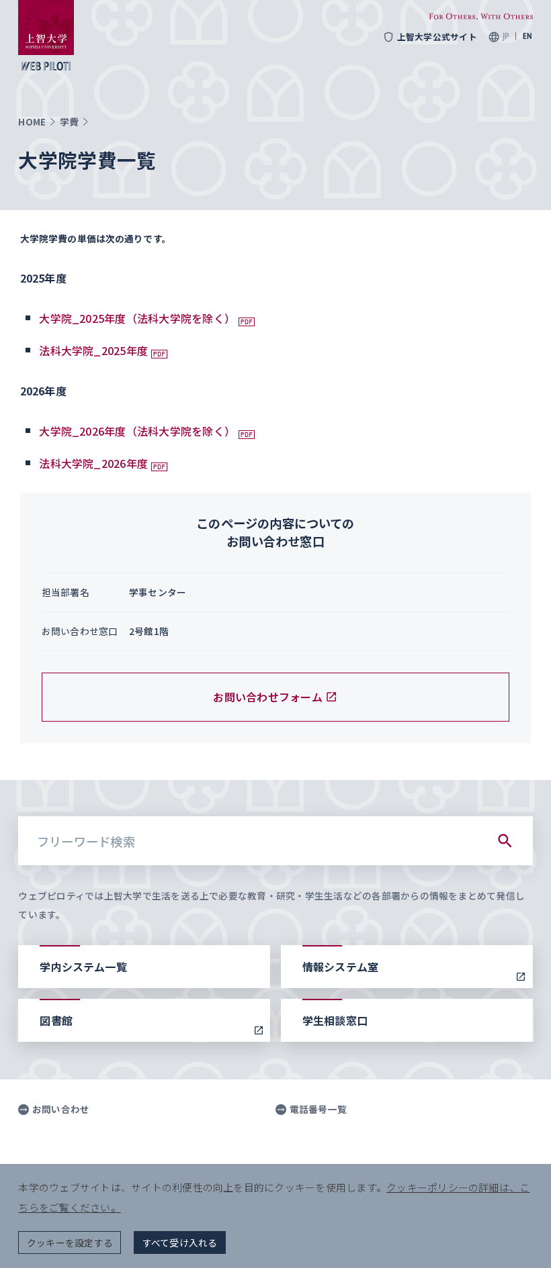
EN (527, 36)
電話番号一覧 (318, 1109)
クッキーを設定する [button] (70, 1242)
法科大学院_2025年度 (93, 350)
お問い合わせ (60, 1109)
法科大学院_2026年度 (93, 463)
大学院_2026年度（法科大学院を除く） (137, 431)
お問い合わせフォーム (267, 697)
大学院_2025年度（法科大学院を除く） (137, 318)
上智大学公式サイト (437, 37)
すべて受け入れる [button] (180, 1242)
